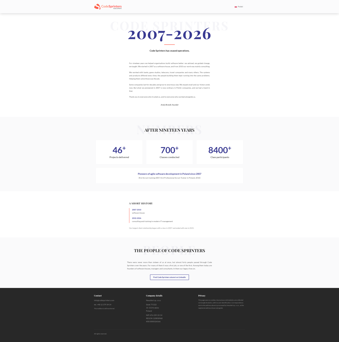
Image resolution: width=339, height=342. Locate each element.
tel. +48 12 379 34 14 (102, 304)
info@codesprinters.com (104, 300)
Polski (240, 6)
